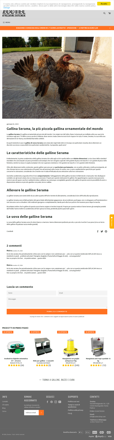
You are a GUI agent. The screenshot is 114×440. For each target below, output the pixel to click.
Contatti (5, 401)
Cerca (4, 411)
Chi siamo (5, 405)
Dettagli (6, 7)
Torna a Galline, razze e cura (58, 379)
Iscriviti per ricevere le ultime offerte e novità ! (32, 406)
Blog (3, 408)
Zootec (9, 434)
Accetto (104, 3)
